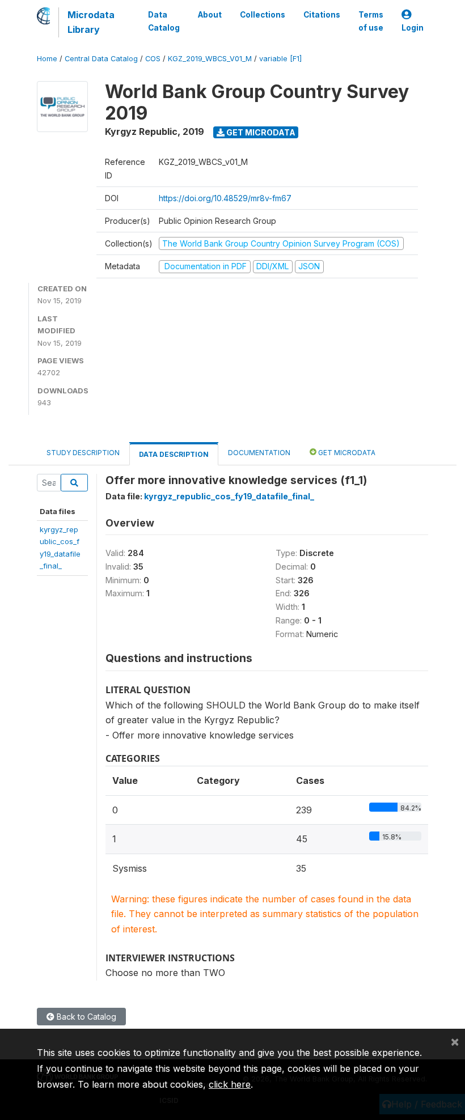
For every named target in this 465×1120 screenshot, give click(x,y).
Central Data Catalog (101, 58)
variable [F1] (280, 58)
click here (230, 1084)
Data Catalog (164, 21)
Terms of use (370, 21)
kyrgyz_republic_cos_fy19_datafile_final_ (229, 496)
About (210, 14)
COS (152, 58)
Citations (321, 14)
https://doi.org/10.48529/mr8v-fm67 (225, 198)
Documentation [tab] (259, 452)
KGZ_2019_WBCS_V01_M (210, 58)
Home (47, 58)
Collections (262, 14)
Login (412, 27)
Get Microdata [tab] (345, 452)
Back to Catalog (85, 1016)
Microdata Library (91, 22)
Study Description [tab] (83, 452)
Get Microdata (260, 132)
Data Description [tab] (174, 454)
